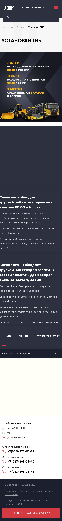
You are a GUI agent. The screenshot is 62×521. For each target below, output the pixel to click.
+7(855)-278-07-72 (33, 7)
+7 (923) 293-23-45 (21, 472)
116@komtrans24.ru (15, 433)
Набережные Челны (46, 7)
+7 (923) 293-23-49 (21, 461)
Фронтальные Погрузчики (16, 353)
